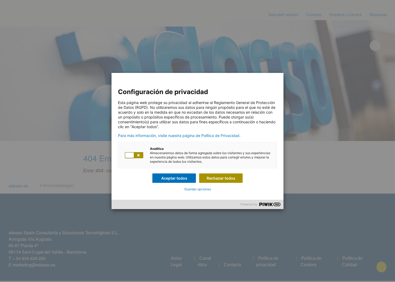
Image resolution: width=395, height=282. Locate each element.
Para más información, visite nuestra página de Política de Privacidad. (179, 135)
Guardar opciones (197, 189)
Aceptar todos (174, 178)
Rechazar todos (221, 178)
